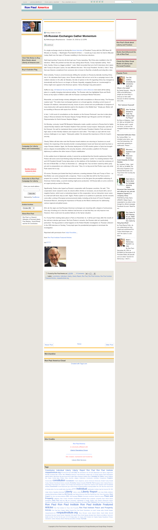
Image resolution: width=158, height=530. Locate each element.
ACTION (91, 472)
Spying (86, 515)
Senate (58, 515)
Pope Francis (63, 498)
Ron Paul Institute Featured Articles (60, 237)
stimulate (91, 515)
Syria (109, 515)
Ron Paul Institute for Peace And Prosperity (66, 507)
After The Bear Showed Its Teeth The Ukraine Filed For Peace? (130, 114)
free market (85, 484)
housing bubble (92, 486)
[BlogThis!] (91, 274)
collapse (76, 478)
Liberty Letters (77, 492)
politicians (56, 498)
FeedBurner (35, 197)
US (67, 517)
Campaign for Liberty (97, 476)
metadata (47, 494)
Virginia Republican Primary (105, 517)
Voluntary (58, 518)
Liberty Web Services (79, 460)
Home (25, 2)
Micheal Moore (54, 494)
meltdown (110, 492)
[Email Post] (86, 273)
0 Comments (80, 273)
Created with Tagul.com (79, 363)
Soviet (82, 515)
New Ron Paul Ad (89, 494)
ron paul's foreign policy (97, 510)
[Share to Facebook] (95, 274)
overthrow (91, 496)
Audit (104, 474)
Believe (51, 476)
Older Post (109, 345)
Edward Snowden (81, 483)
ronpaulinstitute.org (63, 278)
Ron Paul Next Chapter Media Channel (63, 510)
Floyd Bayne (48, 484)
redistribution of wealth (83, 500)
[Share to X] (93, 274)
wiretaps (78, 518)
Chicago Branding (90, 526)
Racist (107, 498)
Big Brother (56, 476)
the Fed (58, 517)
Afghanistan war (98, 472)
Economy (73, 483)
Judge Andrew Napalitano (52, 492)
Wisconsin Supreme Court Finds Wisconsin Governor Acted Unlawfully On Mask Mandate (126, 156)
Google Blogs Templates (106, 526)
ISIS (112, 489)
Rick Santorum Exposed (103, 502)
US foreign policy (72, 517)
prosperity (98, 498)
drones (62, 483)
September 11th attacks (71, 515)
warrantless (73, 518)
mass (102, 492)
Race (103, 498)
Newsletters (106, 494)
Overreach (85, 496)
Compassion (103, 478)
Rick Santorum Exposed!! (126, 105)
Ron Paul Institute (94, 276)
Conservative (48, 480)
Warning (67, 518)
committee (96, 478)
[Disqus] (79, 310)
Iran (102, 489)
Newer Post (49, 345)
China (66, 478)
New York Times (98, 494)
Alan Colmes (58, 474)
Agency (105, 472)
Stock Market (97, 515)
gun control (71, 486)
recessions (73, 500)
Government (54, 486)
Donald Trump (105, 480)
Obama (80, 496)
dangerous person (83, 480)
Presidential (77, 498)
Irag (100, 489)
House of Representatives (81, 486)
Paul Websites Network (69, 2)
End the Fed (90, 483)
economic (67, 483)
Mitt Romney (69, 494)
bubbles (85, 476)
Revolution (84, 502)
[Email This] (88, 274)
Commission (89, 478)
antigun (88, 474)
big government (64, 476)
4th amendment (82, 472)
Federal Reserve (108, 483)
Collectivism (82, 478)
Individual (64, 276)
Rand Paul (55, 500)
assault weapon (98, 474)
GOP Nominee (99, 484)
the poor (63, 517)
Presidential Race (85, 498)
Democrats (97, 480)
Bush (89, 476)
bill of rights (71, 476)
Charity (62, 478)
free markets (91, 484)
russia (89, 513)
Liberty (69, 276)
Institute (97, 489)
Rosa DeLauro (83, 513)
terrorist (51, 517)
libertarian (61, 492)
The (55, 517)
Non (54, 496)
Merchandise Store (35, 2)
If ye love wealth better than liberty (63, 489)
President (70, 498)
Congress (110, 478)
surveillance (104, 515)
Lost (99, 492)
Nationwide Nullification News (126, 135)
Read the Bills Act (65, 500)
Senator (62, 515)
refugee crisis (93, 500)
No (51, 496)
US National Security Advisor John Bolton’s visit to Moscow (74, 90)
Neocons (82, 494)
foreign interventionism (75, 484)
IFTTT (48, 242)
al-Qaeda (52, 474)
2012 (75, 472)
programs (92, 498)
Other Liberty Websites (52, 2)
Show (79, 515)
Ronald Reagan (108, 510)
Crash (76, 480)
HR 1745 (98, 486)
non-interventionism (60, 496)
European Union (99, 483)
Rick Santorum (92, 502)
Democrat (91, 480)
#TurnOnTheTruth (66, 472)
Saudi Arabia (104, 513)
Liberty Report (76, 276)
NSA (67, 496)
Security (54, 515)
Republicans (78, 502)
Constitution (50, 470)
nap (74, 494)
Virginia (96, 517)
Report (111, 500)
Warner (63, 518)
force (67, 484)
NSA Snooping (73, 496)
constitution (56, 276)
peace (102, 496)
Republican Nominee (69, 502)
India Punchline (71, 232)
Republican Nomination (57, 502)
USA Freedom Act (88, 517)
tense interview (77, 50)
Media (105, 492)
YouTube (83, 518)
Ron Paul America (61, 526)
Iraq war (106, 489)
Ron (112, 502)
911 (87, 472)
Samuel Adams (96, 513)
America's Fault (75, 474)
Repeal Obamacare (103, 500)
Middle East (61, 494)
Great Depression (62, 486)
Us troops (80, 517)
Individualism (91, 489)
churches (71, 478)
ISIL (109, 489)
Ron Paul (85, 276)
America (68, 474)
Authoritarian (109, 474)
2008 (72, 472)
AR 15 (92, 474)
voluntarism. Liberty (50, 518)
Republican (48, 502)
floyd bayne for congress (59, 484)
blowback (80, 476)
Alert (64, 474)
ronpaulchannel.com (50, 513)
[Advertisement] (97, 8)
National (77, 494)
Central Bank (55, 478)
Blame (76, 476)
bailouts (47, 476)
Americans (83, 474)
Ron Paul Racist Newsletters (82, 510)
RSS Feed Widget (30, 173)
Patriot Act (97, 496)
